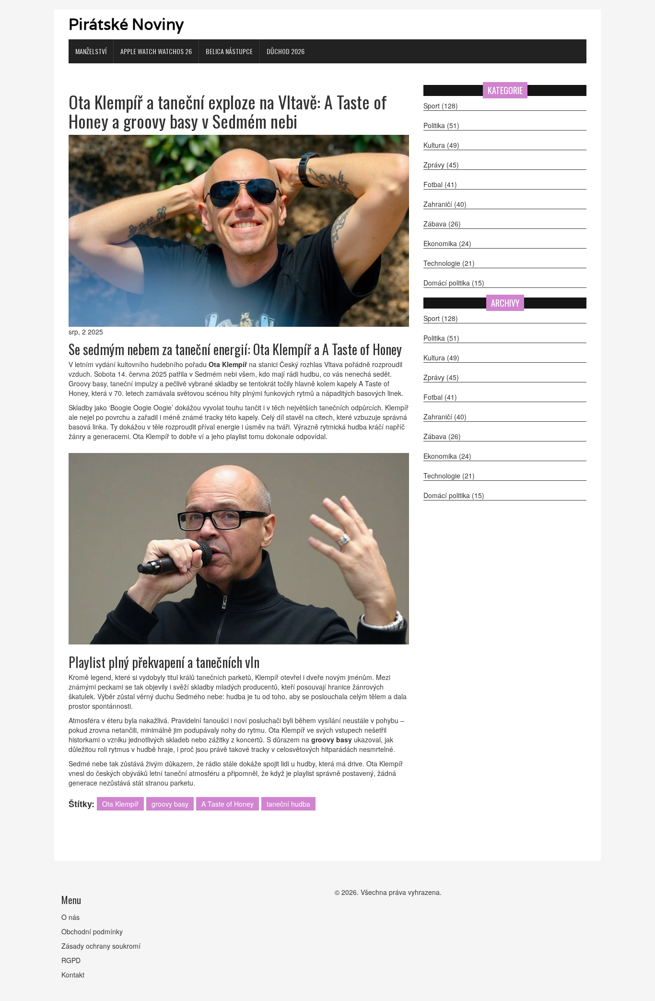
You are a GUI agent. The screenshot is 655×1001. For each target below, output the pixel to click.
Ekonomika (447, 243)
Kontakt (72, 974)
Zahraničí (445, 204)
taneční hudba (288, 804)
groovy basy (170, 804)
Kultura (441, 145)
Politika (441, 125)
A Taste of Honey (227, 804)
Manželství (90, 51)
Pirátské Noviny (126, 24)
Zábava (442, 223)
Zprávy (441, 164)
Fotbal (440, 184)
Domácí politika (453, 282)
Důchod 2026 (285, 51)
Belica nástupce (229, 51)
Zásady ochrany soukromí (100, 946)
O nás (70, 917)
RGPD (71, 960)
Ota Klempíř (120, 804)
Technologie (449, 263)
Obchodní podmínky (92, 931)
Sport (440, 105)
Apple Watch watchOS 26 (156, 51)
